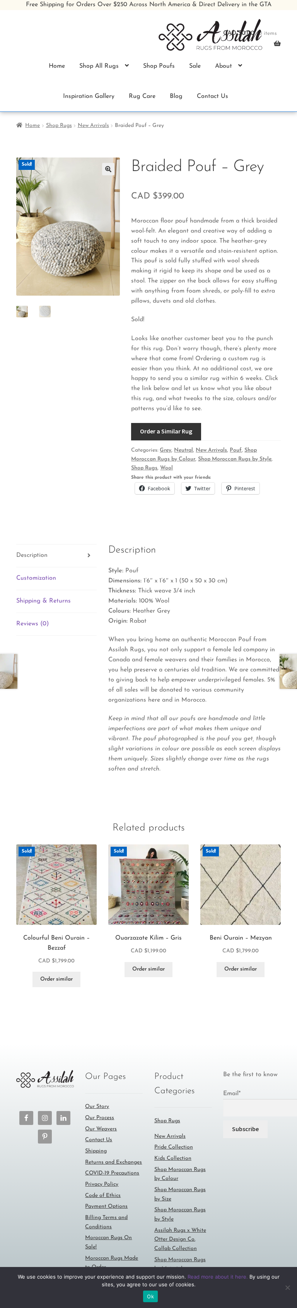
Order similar (56, 979)
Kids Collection (172, 1158)
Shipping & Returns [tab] (43, 601)
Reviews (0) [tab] (32, 624)
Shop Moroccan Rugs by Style (234, 459)
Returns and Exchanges (113, 1162)
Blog (176, 96)
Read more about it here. (218, 1277)
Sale (195, 66)
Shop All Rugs (99, 66)
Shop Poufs (159, 66)
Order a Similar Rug (166, 431)
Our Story (97, 1106)
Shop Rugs (59, 125)
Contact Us (212, 96)
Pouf (236, 450)
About (223, 66)
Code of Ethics (103, 1195)
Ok (150, 1296)
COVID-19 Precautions (112, 1173)
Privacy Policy (101, 1184)
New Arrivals (93, 125)
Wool (166, 468)
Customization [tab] (36, 578)
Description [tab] (32, 555)
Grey (165, 450)
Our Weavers (101, 1129)
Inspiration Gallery (88, 96)
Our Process (99, 1118)
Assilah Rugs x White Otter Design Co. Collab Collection (180, 1240)
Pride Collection (173, 1147)
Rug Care (142, 96)
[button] (108, 169)
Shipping (96, 1151)
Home (57, 66)
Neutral (183, 450)
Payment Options (106, 1206)
